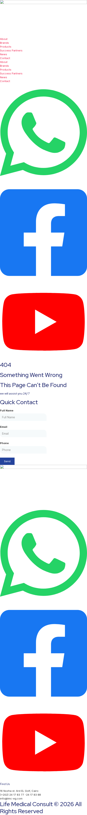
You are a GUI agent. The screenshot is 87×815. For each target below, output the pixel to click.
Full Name (6, 410)
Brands (4, 42)
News (3, 54)
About (3, 39)
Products (5, 46)
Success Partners (11, 50)
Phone (4, 443)
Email (3, 426)
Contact (5, 58)
